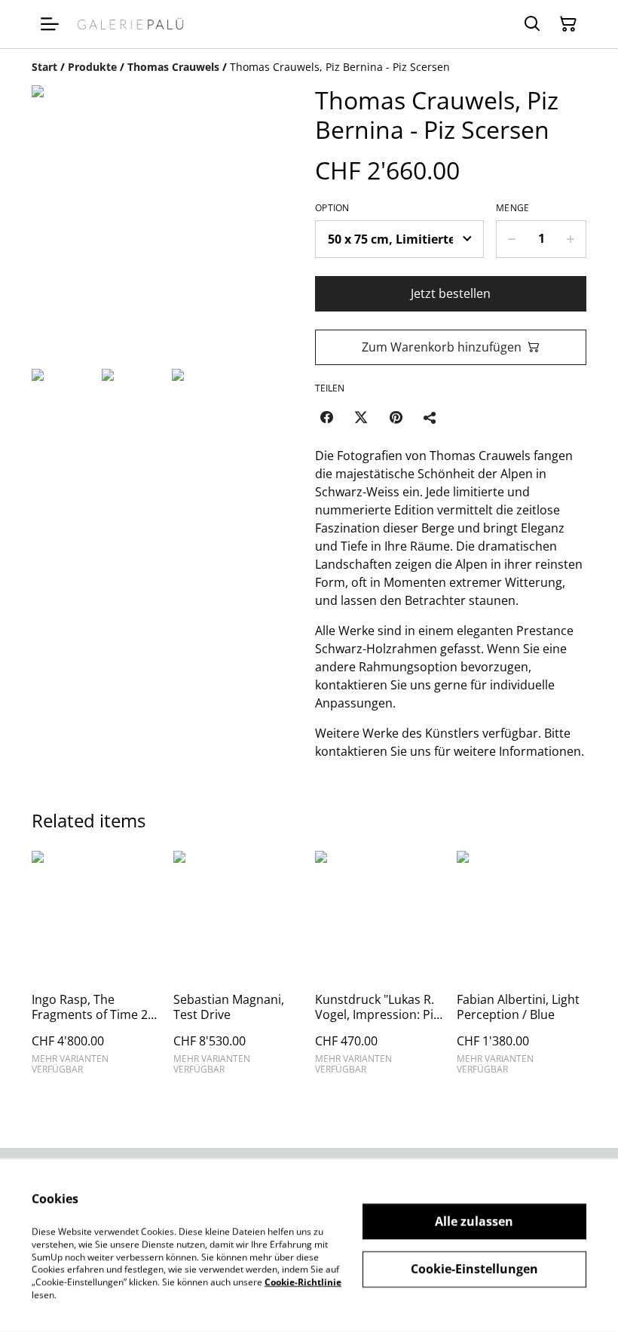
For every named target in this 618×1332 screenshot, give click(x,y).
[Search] (532, 24)
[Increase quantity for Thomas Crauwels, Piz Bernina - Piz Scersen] (570, 239)
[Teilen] (430, 417)
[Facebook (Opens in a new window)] (326, 417)
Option (332, 208)
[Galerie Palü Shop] (130, 23)
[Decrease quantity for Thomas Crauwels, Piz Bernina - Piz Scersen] (511, 239)
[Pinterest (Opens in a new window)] (395, 417)
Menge (513, 208)
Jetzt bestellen (451, 293)
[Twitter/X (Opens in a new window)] (361, 417)
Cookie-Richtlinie (303, 1281)
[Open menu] (50, 24)
